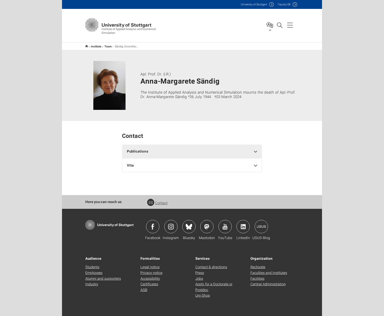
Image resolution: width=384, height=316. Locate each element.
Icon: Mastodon (207, 226)
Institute (96, 46)
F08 (284, 4)
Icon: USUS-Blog (261, 226)
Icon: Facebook (152, 226)
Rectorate (257, 266)
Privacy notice (151, 272)
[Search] (279, 25)
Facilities (257, 278)
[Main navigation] (290, 25)
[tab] (192, 151)
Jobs (199, 278)
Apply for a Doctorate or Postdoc (213, 287)
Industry (91, 284)
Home (86, 46)
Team (108, 46)
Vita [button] (130, 165)
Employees (93, 272)
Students (92, 266)
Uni (254, 4)
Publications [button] (137, 151)
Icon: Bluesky (189, 226)
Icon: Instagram (171, 226)
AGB (143, 289)
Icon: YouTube (225, 226)
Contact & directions (211, 266)
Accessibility (150, 278)
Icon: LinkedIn (243, 226)
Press (199, 272)
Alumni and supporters (103, 278)
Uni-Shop (202, 295)
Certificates (149, 284)
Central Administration (268, 284)
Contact (161, 202)
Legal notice (150, 266)
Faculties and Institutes (268, 272)
